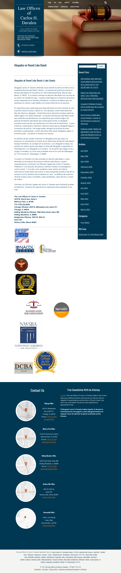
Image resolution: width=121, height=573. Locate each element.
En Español (75, 2)
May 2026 (84, 156)
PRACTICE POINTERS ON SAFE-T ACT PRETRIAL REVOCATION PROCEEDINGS (92, 96)
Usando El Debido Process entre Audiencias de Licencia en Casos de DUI (92, 107)
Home (49, 2)
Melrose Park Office (49, 442)
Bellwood (30, 555)
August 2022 (86, 183)
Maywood (38, 555)
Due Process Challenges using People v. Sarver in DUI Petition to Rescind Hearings (90, 119)
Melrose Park (83, 552)
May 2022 (84, 199)
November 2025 (87, 172)
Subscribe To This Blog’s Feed (91, 234)
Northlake (31, 557)
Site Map (45, 569)
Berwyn (80, 557)
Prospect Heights (57, 559)
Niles (63, 557)
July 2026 (84, 151)
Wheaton (37, 557)
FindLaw (84, 569)
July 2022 (84, 188)
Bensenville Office (49, 526)
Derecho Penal (75, 7)
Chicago (44, 555)
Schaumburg (69, 557)
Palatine (43, 557)
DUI (55, 2)
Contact (67, 2)
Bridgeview (74, 559)
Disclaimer (37, 569)
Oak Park (96, 552)
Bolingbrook (50, 557)
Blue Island (67, 559)
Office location (29, 51)
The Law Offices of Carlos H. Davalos (56, 567)
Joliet (38, 559)
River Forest (74, 555)
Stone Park (89, 555)
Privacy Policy (53, 569)
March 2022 (85, 209)
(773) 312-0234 (28, 45)
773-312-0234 (51, 417)
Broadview (66, 555)
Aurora (90, 552)
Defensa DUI (64, 7)
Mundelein (56, 562)
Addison (28, 559)
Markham (82, 559)
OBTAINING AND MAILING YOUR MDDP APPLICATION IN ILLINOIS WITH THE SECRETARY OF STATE (91, 83)
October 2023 (86, 177)
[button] (119, 566)
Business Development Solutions (69, 569)
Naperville (58, 557)
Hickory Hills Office (49, 497)
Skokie (87, 559)
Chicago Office (49, 419)
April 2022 (85, 204)
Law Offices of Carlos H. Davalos (29, 15)
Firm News (85, 222)
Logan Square (94, 559)
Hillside (62, 562)
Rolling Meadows (46, 559)
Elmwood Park (57, 555)
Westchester (72, 562)
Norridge (34, 559)
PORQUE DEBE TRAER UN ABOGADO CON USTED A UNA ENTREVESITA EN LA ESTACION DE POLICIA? (91, 133)
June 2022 (84, 193)
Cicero (50, 555)
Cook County (56, 552)
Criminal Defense (53, 7)
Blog (60, 2)
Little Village (86, 557)
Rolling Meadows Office (49, 469)
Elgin (75, 557)
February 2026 (86, 167)
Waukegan (49, 562)
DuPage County (68, 552)
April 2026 (85, 161)
